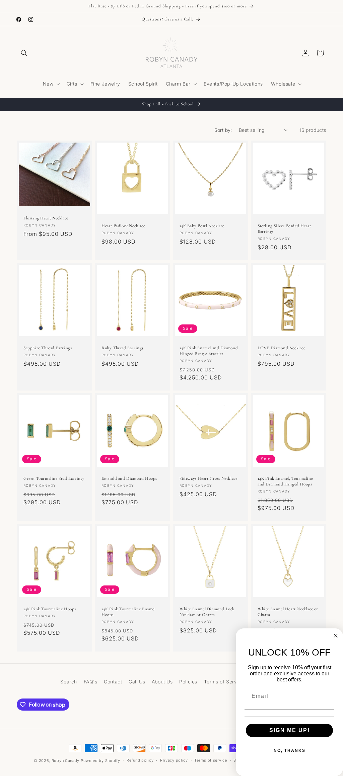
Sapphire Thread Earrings (47, 348)
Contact (113, 681)
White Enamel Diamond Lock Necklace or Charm (207, 611)
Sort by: (223, 130)
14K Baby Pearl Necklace (202, 225)
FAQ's (90, 681)
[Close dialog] (336, 636)
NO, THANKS (289, 750)
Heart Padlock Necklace (123, 225)
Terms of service (210, 760)
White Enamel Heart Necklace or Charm (288, 611)
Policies (188, 681)
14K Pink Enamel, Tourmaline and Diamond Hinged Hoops (285, 481)
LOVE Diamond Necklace (281, 348)
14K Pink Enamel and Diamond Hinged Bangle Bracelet (209, 350)
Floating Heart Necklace (45, 217)
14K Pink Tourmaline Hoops (49, 608)
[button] (24, 53)
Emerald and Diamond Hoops (129, 478)
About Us (162, 681)
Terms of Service (224, 681)
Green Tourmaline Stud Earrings (53, 478)
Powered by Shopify (100, 760)
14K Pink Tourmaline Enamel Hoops (128, 611)
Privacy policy (174, 760)
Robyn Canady (65, 760)
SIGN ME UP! (289, 730)
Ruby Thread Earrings (122, 348)
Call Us (137, 681)
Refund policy (140, 760)
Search (68, 681)
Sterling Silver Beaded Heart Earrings (284, 228)
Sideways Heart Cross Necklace (208, 478)
